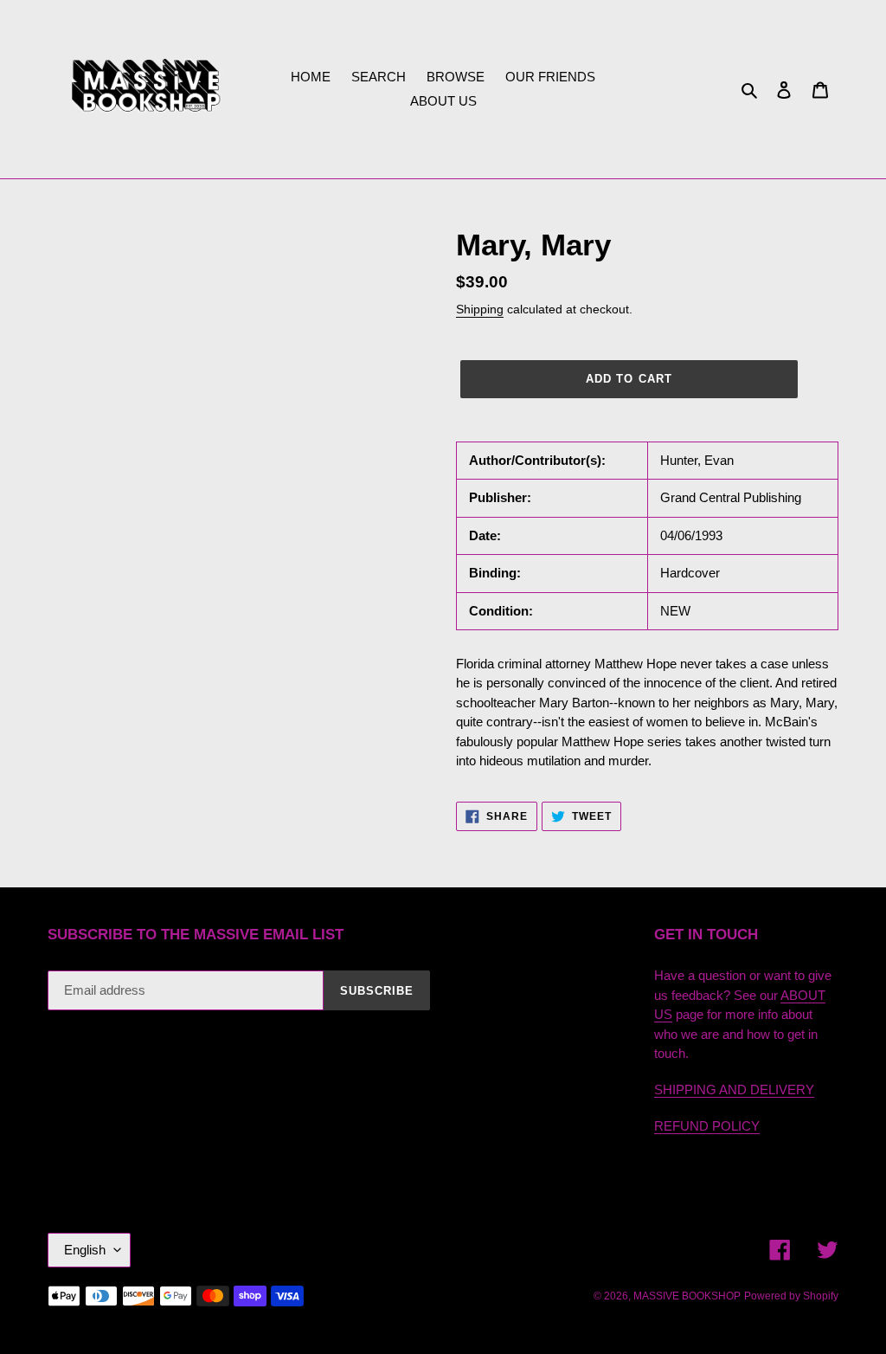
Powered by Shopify (791, 1296)
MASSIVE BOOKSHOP (687, 1296)
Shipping (480, 309)
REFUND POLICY (707, 1126)
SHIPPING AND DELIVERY (734, 1089)
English (85, 1249)
